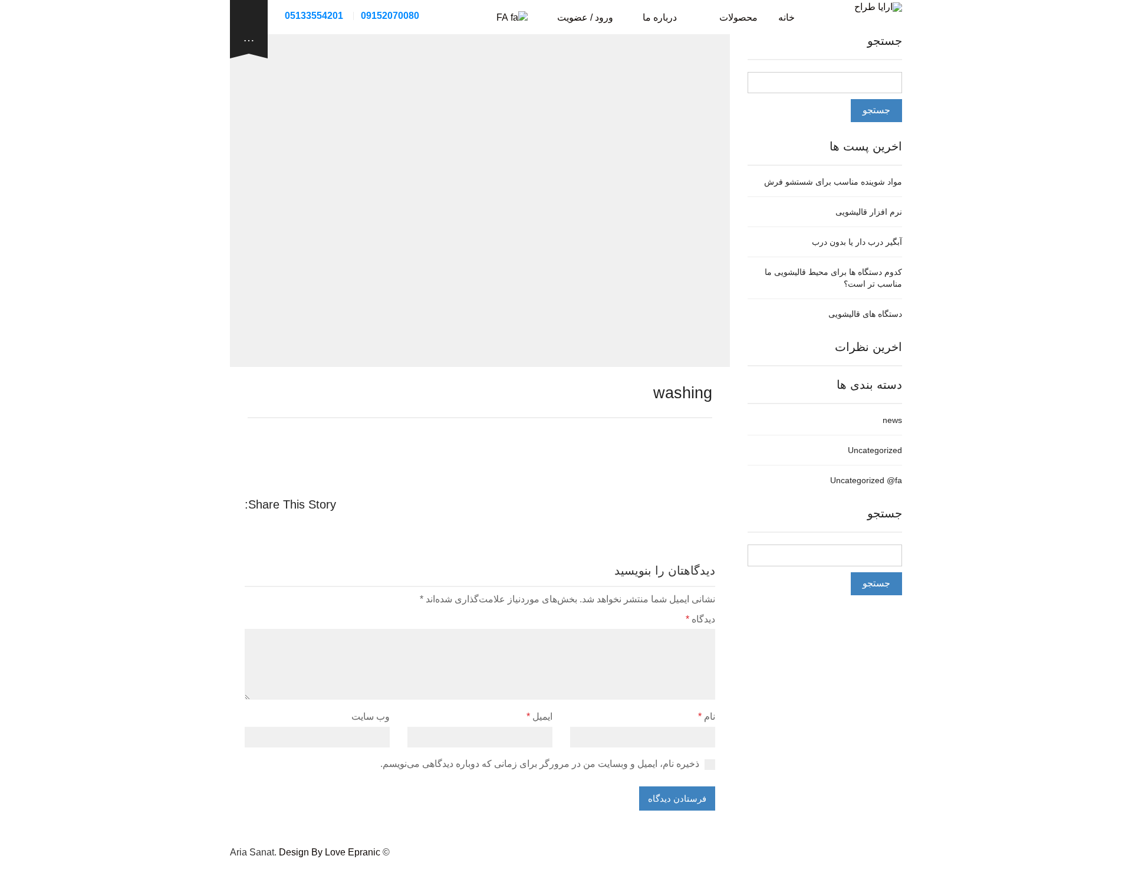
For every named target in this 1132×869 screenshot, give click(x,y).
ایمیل (539, 716)
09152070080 (390, 16)
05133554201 (314, 16)
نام (706, 716)
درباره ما (660, 17)
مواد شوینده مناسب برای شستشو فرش (833, 181)
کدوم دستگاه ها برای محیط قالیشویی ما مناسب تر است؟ (833, 277)
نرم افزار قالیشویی (868, 212)
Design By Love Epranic (329, 852)
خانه (786, 17)
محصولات (738, 17)
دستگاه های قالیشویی (865, 314)
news (892, 420)
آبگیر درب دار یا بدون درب (857, 242)
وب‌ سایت (370, 716)
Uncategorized (875, 450)
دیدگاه (700, 619)
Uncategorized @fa (866, 480)
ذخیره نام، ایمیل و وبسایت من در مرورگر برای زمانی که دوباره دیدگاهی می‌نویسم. (539, 764)
